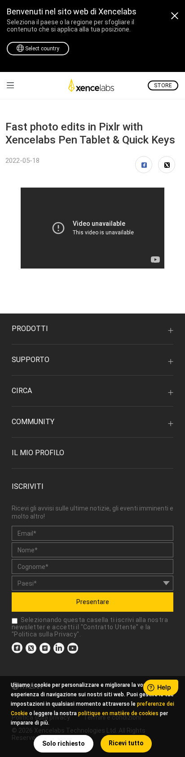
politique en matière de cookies (118, 713)
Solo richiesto (63, 743)
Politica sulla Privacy (45, 634)
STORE (163, 85)
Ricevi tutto (126, 743)
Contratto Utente (109, 627)
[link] (10, 85)
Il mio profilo (38, 452)
